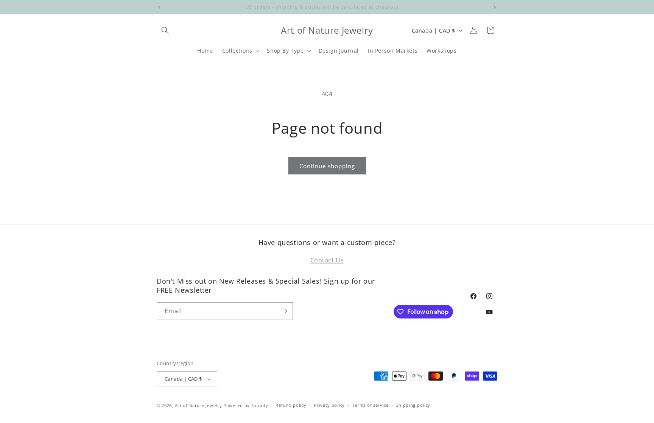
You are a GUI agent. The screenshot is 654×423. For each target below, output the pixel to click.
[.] (159, 7)
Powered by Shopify (245, 405)
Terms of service (370, 405)
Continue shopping (327, 166)
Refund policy (291, 405)
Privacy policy (329, 405)
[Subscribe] (284, 311)
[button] (165, 30)
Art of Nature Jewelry (198, 405)
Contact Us (327, 260)
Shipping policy (413, 405)
